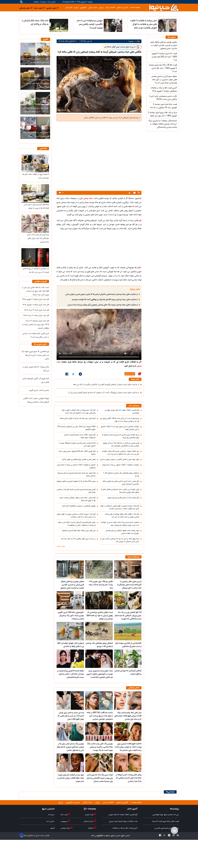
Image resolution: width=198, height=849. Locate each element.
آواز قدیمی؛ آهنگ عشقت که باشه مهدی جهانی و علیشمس (122, 411)
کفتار (139, 267)
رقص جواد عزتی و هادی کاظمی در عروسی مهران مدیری (119, 459)
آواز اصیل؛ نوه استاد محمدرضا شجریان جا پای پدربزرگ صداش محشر (76, 474)
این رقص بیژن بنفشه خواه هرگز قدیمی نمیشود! (78, 530)
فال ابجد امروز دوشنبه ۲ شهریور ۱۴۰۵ (35, 299)
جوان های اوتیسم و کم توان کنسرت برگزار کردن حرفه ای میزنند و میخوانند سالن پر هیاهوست (76, 524)
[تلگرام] (80, 374)
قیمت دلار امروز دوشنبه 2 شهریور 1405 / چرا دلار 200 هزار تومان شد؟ (164, 57)
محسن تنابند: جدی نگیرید (39, 390)
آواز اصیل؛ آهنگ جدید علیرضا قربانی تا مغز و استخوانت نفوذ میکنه (79, 436)
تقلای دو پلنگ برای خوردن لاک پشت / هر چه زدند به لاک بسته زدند (101, 585)
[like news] (60, 193)
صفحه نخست (135, 7)
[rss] (177, 836)
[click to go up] (174, 830)
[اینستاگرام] (173, 836)
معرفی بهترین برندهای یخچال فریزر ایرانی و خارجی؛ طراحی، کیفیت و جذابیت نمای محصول (72, 585)
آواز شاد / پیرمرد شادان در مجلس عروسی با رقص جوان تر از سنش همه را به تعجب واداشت (76, 515)
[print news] (129, 193)
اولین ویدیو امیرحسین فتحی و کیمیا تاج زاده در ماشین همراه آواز (76, 491)
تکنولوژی (83, 7)
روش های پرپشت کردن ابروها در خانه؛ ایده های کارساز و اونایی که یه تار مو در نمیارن (128, 778)
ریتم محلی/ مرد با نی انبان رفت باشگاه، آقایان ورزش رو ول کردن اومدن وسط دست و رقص (119, 420)
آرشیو (53, 828)
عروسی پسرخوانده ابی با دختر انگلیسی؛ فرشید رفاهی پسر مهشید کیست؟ (90, 24)
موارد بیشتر (61, 546)
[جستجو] (21, 1)
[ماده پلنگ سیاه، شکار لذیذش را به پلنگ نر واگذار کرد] (58, 25)
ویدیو (76, 7)
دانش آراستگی (89, 821)
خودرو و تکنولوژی (73, 802)
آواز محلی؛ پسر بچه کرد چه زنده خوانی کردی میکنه (77, 418)
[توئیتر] (73, 374)
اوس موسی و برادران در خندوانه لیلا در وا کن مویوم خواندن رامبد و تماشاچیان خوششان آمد (121, 444)
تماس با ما (52, 2)
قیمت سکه (64, 814)
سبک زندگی (92, 7)
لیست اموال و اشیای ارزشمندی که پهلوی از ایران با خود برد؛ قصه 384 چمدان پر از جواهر (99, 615)
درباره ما (43, 2)
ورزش (101, 7)
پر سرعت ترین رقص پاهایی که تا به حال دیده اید (78, 538)
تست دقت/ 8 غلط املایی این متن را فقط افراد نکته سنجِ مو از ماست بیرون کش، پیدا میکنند (35, 291)
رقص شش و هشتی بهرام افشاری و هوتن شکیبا (78, 459)
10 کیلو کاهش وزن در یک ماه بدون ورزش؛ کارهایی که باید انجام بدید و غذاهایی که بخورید (128, 615)
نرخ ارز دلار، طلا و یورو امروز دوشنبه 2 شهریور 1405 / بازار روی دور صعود (162, 114)
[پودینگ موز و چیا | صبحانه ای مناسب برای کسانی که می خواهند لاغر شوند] (35, 103)
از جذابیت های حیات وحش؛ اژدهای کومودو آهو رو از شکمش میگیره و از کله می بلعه (106, 384)
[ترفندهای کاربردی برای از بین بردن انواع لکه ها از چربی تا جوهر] (35, 193)
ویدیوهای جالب (133, 405)
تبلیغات (36, 2)
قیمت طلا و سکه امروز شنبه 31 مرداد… (165, 821)
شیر (140, 220)
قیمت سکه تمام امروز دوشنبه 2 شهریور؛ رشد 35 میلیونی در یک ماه (163, 106)
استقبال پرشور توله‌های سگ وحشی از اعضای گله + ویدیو (121, 474)
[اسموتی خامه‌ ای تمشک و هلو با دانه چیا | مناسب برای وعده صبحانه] (35, 128)
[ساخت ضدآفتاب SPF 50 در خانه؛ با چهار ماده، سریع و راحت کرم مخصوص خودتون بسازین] (99, 700)
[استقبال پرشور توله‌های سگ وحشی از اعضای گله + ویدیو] (99, 631)
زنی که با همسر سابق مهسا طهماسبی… (165, 814)
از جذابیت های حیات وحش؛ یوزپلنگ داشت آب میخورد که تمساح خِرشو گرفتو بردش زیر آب (103, 392)
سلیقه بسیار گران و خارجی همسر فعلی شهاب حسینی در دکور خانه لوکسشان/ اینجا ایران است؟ (164, 80)
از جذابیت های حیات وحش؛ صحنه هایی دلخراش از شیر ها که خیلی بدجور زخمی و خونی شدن (101, 294)
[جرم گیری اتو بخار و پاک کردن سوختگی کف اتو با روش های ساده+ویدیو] (35, 223)
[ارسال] (134, 193)
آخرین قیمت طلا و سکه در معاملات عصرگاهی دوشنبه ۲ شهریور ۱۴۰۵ (163, 89)
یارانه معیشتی (65, 828)
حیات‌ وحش (88, 198)
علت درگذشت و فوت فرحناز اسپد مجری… (122, 821)
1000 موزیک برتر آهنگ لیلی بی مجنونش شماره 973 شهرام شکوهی (76, 428)
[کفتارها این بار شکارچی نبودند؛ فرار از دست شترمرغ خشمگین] (127, 631)
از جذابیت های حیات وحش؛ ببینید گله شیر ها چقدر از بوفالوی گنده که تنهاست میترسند (105, 299)
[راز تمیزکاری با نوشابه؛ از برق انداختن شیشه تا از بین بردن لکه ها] (35, 257)
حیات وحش (130, 373)
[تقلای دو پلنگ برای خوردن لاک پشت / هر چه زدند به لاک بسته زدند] (99, 569)
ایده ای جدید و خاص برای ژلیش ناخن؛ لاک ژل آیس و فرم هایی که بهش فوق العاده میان (71, 716)
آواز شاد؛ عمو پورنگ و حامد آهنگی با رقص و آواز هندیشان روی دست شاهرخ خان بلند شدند (78, 411)
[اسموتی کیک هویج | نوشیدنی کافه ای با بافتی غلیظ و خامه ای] (70, 631)
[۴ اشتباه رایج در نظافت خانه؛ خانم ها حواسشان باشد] (35, 163)
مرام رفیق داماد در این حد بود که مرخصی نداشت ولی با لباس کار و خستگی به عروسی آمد (119, 540)
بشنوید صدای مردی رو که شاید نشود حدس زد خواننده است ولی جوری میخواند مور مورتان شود (120, 524)
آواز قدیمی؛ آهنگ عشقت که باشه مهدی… (122, 814)
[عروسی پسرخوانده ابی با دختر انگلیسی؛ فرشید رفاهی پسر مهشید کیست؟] (113, 25)
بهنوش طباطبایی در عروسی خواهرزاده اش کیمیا (78, 506)
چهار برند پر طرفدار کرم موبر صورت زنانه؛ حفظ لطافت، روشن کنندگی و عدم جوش (71, 778)
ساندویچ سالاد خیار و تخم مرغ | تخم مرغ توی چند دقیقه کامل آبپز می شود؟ (36, 83)
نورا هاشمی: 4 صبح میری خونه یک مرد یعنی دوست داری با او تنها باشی (35, 355)
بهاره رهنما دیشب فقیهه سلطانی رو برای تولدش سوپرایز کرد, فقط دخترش (122, 532)
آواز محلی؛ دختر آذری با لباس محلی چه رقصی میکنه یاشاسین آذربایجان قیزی (121, 483)
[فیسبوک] (66, 374)
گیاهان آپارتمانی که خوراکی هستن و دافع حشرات (128, 672)
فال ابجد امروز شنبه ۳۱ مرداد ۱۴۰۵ (36, 310)
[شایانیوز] (164, 7)
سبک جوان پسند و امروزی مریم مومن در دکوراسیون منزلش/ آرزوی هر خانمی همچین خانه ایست (99, 674)
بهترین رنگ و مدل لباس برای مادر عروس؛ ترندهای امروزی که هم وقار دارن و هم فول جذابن (70, 747)
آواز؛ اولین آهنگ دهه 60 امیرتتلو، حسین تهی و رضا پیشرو (77, 453)
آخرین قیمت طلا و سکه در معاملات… (124, 828)
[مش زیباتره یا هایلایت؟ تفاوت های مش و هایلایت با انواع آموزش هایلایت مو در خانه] (167, 25)
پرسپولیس (64, 821)
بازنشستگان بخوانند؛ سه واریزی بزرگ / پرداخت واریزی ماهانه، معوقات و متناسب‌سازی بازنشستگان (162, 124)
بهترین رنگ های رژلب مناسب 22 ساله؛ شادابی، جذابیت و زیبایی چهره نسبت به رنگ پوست (100, 747)
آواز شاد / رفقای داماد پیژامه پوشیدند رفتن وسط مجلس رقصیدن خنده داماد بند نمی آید (122, 515)
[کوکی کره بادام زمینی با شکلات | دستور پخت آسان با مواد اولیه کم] (35, 54)
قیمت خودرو (89, 814)
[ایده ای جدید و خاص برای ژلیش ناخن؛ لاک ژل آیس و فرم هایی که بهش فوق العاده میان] (70, 700)
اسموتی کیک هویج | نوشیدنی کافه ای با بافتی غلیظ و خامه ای (70, 645)
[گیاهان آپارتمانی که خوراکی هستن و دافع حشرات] (127, 659)
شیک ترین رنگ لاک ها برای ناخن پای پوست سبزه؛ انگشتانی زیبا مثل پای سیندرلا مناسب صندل (99, 778)
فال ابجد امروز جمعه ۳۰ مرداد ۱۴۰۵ (36, 315)
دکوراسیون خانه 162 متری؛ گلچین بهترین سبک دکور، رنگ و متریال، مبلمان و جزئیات (71, 615)
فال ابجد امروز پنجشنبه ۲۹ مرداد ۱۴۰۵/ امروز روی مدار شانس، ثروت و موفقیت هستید (35, 324)
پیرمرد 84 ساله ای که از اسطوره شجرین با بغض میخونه (76, 481)
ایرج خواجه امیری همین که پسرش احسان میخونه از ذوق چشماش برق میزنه (120, 436)
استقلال (91, 828)
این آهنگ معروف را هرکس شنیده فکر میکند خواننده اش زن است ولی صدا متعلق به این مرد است (120, 453)
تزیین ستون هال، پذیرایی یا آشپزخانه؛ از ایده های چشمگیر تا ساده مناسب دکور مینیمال (129, 585)
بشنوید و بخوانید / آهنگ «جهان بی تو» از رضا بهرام (120, 464)
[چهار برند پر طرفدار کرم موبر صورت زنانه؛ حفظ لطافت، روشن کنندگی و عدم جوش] (70, 762)
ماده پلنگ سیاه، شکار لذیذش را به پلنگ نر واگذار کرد (35, 22)
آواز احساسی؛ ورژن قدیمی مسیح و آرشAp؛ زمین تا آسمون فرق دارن (77, 444)
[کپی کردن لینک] (138, 193)
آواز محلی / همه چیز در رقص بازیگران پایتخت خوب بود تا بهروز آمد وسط (77, 499)
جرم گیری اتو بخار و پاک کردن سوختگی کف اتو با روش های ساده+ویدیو (38, 238)
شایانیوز (100, 835)
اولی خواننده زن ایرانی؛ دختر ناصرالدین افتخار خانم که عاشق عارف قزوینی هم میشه (120, 491)
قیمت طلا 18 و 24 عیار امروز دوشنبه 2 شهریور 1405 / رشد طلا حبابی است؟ (163, 68)
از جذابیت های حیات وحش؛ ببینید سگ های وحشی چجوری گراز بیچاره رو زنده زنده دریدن (102, 304)
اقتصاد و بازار (110, 7)
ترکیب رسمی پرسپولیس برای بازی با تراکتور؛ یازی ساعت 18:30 (163, 98)
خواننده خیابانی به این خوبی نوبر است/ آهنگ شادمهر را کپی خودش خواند (120, 428)
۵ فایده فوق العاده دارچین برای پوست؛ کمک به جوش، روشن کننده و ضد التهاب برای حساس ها (128, 747)
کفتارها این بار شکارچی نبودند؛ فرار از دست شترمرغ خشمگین (128, 645)
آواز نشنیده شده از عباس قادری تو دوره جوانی (123, 497)
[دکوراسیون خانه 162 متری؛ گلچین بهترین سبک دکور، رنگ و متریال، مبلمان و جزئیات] (70, 600)
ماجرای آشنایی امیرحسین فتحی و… (166, 828)
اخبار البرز (68, 7)
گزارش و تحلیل (122, 7)
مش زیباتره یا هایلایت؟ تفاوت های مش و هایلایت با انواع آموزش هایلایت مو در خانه (143, 24)
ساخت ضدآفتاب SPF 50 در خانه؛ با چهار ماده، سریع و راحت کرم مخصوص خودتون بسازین (100, 716)
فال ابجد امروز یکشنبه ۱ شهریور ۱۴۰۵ (36, 304)
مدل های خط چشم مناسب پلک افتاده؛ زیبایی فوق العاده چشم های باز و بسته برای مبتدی (127, 716)
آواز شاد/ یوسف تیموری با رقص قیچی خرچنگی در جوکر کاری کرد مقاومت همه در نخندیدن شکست (119, 507)
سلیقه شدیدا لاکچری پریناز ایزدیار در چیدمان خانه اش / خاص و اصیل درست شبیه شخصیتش (70, 674)
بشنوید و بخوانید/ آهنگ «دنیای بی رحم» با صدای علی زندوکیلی (76, 466)
